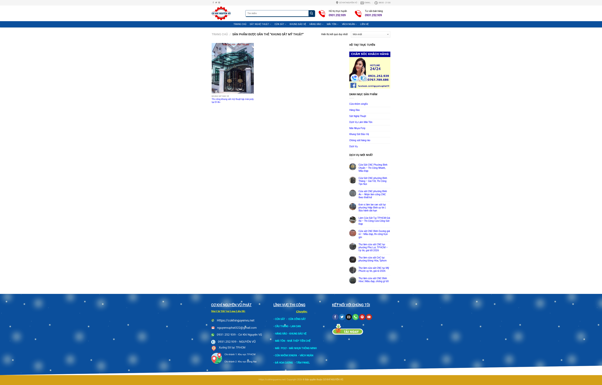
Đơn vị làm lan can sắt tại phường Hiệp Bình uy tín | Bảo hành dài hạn (372, 207)
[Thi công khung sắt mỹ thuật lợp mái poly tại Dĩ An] (233, 68)
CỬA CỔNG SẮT (297, 319)
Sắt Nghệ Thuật (259, 24)
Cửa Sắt (279, 24)
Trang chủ (220, 34)
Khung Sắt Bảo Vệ (359, 134)
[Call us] (355, 317)
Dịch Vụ (353, 146)
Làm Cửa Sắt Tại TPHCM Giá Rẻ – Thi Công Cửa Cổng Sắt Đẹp (374, 220)
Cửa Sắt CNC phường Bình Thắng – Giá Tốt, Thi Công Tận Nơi (373, 181)
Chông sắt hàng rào (359, 140)
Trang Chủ (239, 24)
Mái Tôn (331, 24)
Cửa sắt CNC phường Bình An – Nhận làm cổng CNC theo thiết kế (373, 194)
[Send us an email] (349, 317)
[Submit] (312, 13)
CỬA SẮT (280, 319)
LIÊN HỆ (364, 24)
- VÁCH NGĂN (305, 355)
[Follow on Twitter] (216, 3)
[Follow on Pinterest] (219, 3)
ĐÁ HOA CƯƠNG (284, 362)
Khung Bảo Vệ (298, 24)
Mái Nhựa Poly (357, 128)
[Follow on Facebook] (213, 3)
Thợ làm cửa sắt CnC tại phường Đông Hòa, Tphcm (373, 259)
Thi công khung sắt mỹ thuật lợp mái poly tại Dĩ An (233, 101)
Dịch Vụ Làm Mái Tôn (360, 122)
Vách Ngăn (348, 24)
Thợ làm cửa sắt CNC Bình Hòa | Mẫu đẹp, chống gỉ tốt (374, 280)
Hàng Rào (315, 24)
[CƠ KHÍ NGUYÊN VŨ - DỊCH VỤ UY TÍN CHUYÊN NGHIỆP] (226, 13)
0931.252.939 (227, 341)
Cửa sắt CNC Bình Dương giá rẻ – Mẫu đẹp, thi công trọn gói (374, 234)
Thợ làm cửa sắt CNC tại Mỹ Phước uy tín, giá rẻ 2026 (374, 269)
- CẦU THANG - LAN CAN (287, 326)
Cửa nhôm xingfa (358, 103)
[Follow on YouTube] (369, 317)
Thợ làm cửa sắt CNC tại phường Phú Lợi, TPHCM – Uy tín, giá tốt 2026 (373, 247)
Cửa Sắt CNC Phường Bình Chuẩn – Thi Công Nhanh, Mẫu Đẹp (373, 167)
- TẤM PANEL (302, 362)
